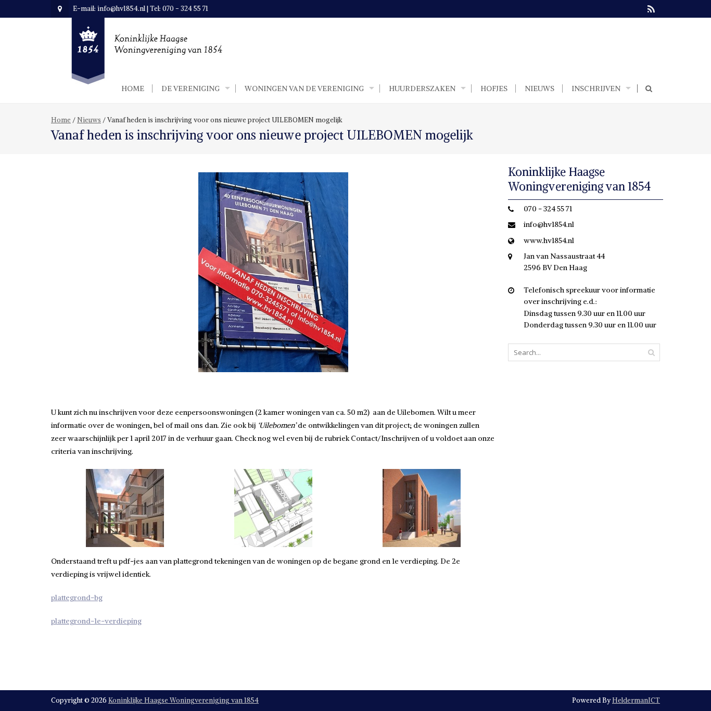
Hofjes (493, 88)
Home (132, 88)
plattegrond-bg (77, 597)
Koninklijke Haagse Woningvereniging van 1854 (183, 700)
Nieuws (539, 88)
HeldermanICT (636, 700)
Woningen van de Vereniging (304, 88)
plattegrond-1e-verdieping (96, 621)
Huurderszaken (422, 88)
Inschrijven (596, 88)
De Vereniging (190, 88)
